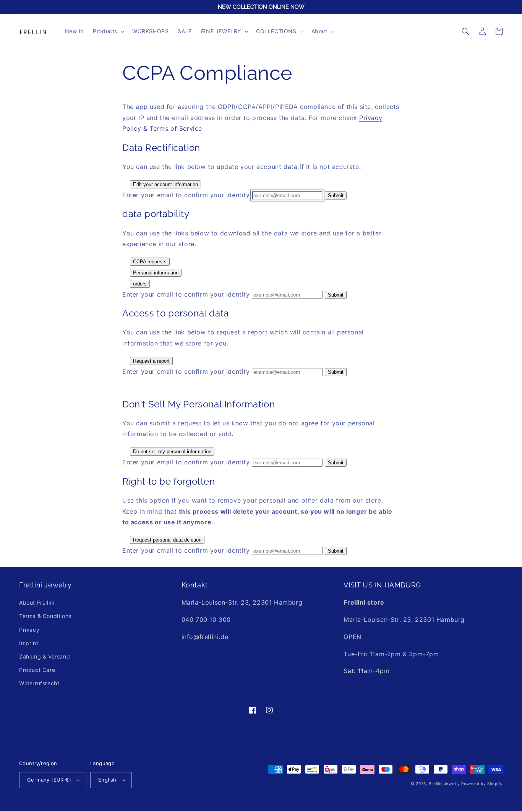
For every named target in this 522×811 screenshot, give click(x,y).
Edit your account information (165, 184)
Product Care (37, 670)
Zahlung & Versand (44, 656)
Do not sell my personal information (172, 451)
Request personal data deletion (167, 540)
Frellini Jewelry (444, 783)
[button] (108, 31)
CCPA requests (150, 261)
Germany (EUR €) (49, 780)
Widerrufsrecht (39, 683)
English (107, 780)
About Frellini (36, 602)
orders (140, 284)
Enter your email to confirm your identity (186, 195)
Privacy (29, 629)
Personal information (155, 273)
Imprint (28, 643)
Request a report (151, 361)
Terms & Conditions (45, 616)
